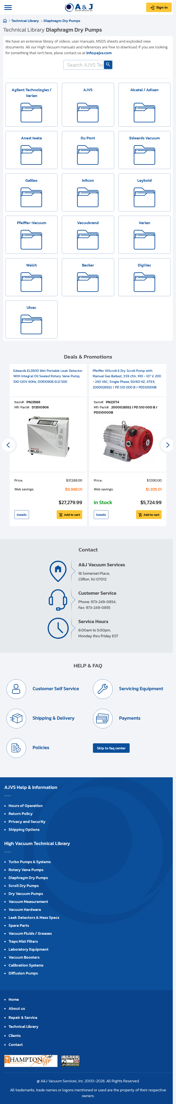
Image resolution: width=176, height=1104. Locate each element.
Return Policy (21, 813)
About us (17, 1008)
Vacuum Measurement (28, 901)
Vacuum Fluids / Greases (30, 933)
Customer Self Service (55, 688)
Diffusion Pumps (23, 973)
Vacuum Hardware (25, 909)
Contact (16, 1044)
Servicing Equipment (140, 688)
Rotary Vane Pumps (26, 870)
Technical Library (25, 20)
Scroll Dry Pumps (24, 885)
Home (5, 21)
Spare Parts (19, 925)
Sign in (162, 7)
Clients (15, 1035)
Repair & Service (23, 1017)
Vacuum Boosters (24, 957)
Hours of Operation (26, 805)
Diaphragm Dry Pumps (62, 20)
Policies (40, 747)
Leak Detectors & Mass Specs (34, 917)
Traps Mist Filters (23, 941)
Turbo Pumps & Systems (30, 862)
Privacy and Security (27, 821)
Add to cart (72, 514)
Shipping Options (24, 829)
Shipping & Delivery (53, 718)
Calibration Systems (26, 965)
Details (22, 514)
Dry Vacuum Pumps (26, 893)
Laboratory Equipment (29, 949)
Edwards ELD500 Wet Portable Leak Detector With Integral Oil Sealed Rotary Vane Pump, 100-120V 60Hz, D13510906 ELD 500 (47, 376)
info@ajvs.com (99, 53)
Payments (129, 718)
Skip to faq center (111, 748)
